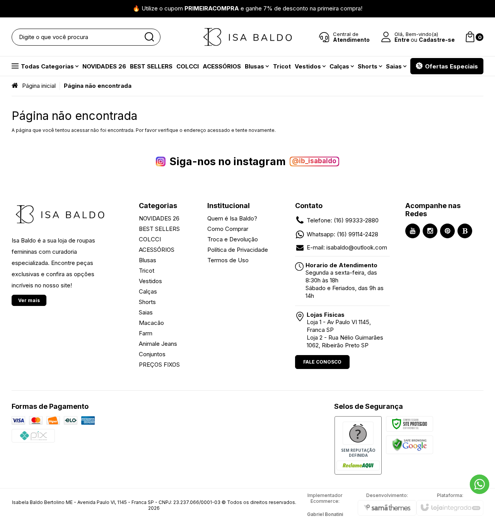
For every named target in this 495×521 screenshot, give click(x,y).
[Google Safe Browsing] (409, 444)
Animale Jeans (158, 343)
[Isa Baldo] (247, 36)
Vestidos (150, 281)
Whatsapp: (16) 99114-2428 (342, 234)
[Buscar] (148, 37)
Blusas (147, 260)
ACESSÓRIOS (156, 249)
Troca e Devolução (232, 239)
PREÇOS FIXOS (159, 364)
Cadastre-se (437, 39)
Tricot (146, 270)
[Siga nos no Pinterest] (447, 231)
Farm (145, 333)
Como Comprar (227, 229)
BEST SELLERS (159, 228)
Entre (402, 39)
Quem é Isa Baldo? (232, 218)
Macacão (151, 322)
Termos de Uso (228, 260)
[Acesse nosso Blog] (464, 231)
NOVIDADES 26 (159, 218)
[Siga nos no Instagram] (430, 231)
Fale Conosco (322, 362)
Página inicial (39, 85)
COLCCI (150, 239)
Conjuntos (152, 354)
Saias (146, 312)
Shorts (147, 302)
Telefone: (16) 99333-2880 (343, 220)
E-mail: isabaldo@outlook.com (347, 247)
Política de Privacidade (237, 250)
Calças (148, 291)
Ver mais (29, 300)
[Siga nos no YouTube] (412, 231)
